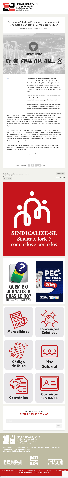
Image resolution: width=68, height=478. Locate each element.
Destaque (30, 28)
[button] (5, 477)
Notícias (36, 28)
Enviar (59, 426)
